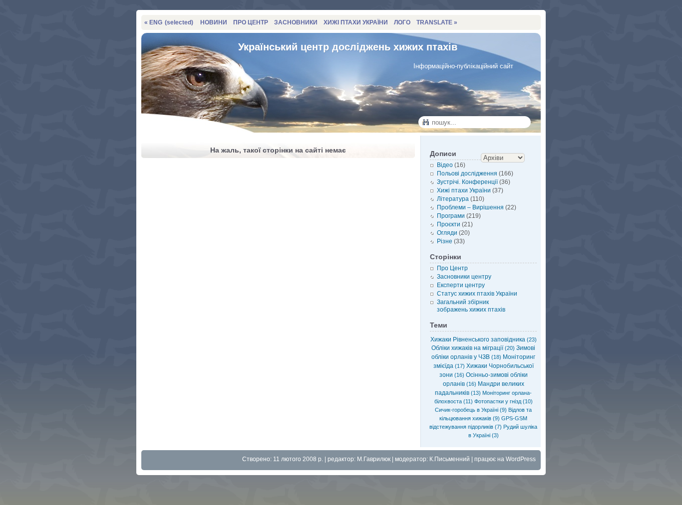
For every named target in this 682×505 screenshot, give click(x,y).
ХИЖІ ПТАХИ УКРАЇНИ (356, 22)
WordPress (521, 459)
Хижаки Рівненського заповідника (483, 339)
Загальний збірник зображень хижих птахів (471, 306)
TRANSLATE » (436, 22)
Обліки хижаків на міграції (473, 347)
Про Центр (452, 268)
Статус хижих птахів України (477, 293)
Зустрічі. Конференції (467, 181)
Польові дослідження (467, 173)
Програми (451, 215)
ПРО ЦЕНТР (250, 22)
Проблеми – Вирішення (470, 207)
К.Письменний (449, 459)
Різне (444, 241)
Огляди (447, 232)
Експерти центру (461, 285)
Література (453, 198)
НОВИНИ (213, 22)
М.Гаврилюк (373, 459)
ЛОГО (402, 22)
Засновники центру (464, 276)
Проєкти (448, 224)
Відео (445, 165)
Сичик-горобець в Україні (471, 410)
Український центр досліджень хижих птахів (347, 46)
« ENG (168, 22)
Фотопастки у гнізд (503, 401)
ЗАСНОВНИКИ (296, 22)
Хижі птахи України (464, 190)
